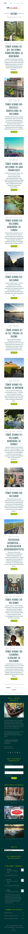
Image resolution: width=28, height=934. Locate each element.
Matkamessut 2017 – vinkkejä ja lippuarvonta (14, 821)
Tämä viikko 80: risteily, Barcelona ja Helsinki (14, 109)
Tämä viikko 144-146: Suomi (14, 838)
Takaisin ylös (14, 930)
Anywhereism (7, 743)
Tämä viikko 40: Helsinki (14, 494)
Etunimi (6, 770)
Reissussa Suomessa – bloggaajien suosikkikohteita (14, 544)
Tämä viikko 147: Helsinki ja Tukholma (14, 802)
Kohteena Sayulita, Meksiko (13, 891)
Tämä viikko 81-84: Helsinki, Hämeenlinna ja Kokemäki (14, 51)
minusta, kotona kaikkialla (12, 739)
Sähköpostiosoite (9, 764)
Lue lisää (14, 72)
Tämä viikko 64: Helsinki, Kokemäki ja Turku (14, 225)
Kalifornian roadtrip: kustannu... (11, 915)
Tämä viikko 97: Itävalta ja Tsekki (12, 871)
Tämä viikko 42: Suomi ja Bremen (14, 386)
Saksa (10, 380)
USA (10, 160)
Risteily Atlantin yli (8, 912)
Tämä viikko (12, 43)
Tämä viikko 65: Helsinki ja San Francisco (14, 167)
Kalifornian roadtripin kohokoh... (11, 918)
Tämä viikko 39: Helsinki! (14, 601)
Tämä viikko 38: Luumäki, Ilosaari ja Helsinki (14, 656)
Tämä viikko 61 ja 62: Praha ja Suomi (14, 333)
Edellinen (8, 687)
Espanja (10, 99)
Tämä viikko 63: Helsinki (14, 278)
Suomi (6, 43)
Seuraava (14, 689)
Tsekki (10, 326)
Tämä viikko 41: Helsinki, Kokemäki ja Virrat (14, 439)
